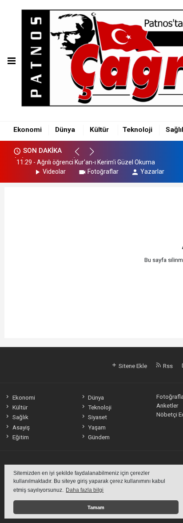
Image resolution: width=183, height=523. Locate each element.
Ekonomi (27, 130)
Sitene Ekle (132, 365)
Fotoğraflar (103, 171)
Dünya (65, 130)
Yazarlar (152, 171)
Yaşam (97, 427)
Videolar (54, 171)
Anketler (167, 405)
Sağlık (20, 417)
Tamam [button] (96, 507)
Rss (167, 365)
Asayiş (20, 427)
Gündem (99, 437)
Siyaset (97, 417)
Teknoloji (137, 130)
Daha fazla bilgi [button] (84, 490)
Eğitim (20, 437)
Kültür (99, 130)
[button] (81, 155)
